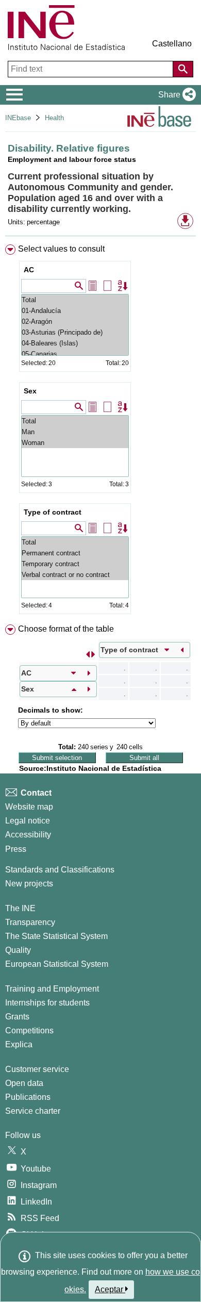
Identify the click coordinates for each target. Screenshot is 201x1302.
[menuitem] (100, 431)
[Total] (75, 299)
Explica (18, 1044)
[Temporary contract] (75, 563)
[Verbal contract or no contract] (75, 574)
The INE (20, 908)
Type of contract (52, 512)
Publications (28, 1097)
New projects (29, 883)
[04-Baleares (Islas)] (75, 343)
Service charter (32, 1111)
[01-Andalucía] (75, 310)
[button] (175, 95)
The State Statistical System (56, 936)
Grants (17, 1016)
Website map (29, 806)
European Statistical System (56, 964)
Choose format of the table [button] (66, 628)
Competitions (29, 1030)
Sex (30, 391)
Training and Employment (52, 988)
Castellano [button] (172, 43)
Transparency (30, 922)
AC (29, 270)
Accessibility (28, 834)
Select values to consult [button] (61, 248)
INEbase (18, 118)
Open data (24, 1083)
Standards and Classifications (59, 869)
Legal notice (27, 820)
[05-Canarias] (75, 354)
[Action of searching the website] (183, 69)
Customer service (37, 1069)
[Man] (75, 431)
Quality (18, 950)
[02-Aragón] (75, 321)
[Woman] (75, 442)
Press (15, 849)
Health (54, 118)
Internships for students (47, 1002)
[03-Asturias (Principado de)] (75, 332)
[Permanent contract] (75, 553)
